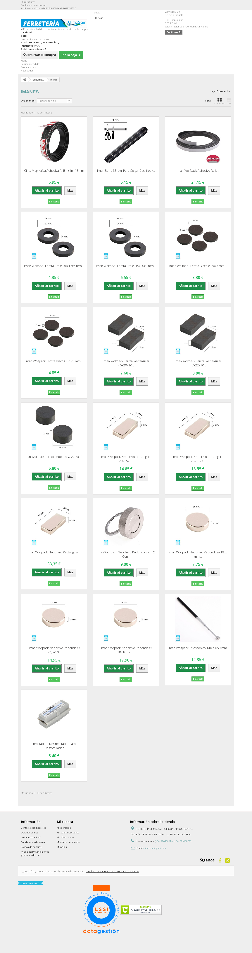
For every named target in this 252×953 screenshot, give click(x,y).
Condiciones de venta (33, 842)
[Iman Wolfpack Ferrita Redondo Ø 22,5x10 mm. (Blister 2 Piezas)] (54, 427)
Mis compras (64, 827)
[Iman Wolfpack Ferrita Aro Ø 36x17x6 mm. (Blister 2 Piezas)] (54, 237)
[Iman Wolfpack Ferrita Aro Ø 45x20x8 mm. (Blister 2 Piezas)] (126, 237)
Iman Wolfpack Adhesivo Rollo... (198, 170)
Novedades (27, 70)
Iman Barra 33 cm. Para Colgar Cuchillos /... (126, 170)
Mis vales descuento (68, 832)
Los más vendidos (30, 64)
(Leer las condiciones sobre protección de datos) (112, 871)
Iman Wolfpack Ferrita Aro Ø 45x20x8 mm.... (126, 266)
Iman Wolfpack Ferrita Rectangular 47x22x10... (198, 363)
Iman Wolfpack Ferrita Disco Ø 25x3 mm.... (54, 361)
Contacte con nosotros (33, 5)
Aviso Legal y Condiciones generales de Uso (35, 853)
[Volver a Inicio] (24, 79)
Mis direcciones (65, 837)
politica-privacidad (31, 837)
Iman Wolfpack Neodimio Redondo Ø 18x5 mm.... (197, 554)
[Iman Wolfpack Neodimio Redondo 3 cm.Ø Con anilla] (126, 523)
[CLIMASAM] (54, 23)
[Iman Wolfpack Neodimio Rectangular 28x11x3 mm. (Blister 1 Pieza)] (198, 427)
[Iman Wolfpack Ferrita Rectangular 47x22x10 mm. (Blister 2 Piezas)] (198, 332)
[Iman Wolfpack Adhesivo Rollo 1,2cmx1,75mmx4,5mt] (198, 141)
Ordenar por (28, 100)
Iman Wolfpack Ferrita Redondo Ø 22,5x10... (54, 456)
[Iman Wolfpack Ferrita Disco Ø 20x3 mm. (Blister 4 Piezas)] (198, 237)
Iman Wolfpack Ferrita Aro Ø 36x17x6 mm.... (54, 266)
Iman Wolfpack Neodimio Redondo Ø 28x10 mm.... (126, 650)
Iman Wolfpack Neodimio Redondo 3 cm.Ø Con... (126, 554)
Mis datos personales (68, 842)
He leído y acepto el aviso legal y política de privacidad (54, 871)
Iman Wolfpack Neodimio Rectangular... (53, 552)
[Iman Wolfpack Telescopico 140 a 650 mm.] (198, 619)
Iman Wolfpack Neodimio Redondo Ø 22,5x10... (54, 650)
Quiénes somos (29, 832)
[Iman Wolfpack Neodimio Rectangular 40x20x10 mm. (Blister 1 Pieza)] (54, 523)
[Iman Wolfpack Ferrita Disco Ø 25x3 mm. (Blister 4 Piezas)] (54, 332)
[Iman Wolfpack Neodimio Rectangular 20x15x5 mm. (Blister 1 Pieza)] (126, 427)
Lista (229, 103)
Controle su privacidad (30, 883)
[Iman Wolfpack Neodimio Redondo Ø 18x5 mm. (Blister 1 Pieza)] (198, 523)
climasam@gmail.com (155, 848)
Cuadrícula (220, 103)
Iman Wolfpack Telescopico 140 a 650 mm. (197, 648)
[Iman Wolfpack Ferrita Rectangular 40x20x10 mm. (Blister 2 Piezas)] (126, 332)
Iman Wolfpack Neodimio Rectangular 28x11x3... (198, 458)
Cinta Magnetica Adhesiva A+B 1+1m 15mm (54, 170)
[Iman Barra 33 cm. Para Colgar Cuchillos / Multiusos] (126, 141)
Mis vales (62, 847)
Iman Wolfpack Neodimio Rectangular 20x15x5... (126, 458)
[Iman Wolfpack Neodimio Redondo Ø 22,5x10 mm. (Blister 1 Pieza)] (54, 619)
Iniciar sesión (28, 1)
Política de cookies (31, 847)
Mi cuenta (65, 821)
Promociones (28, 67)
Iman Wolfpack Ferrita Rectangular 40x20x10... (126, 363)
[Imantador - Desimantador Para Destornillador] (54, 714)
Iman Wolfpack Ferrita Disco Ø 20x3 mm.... (198, 266)
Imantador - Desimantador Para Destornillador (54, 746)
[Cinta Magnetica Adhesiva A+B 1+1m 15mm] (54, 141)
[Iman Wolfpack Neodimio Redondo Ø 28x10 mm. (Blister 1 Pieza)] (126, 619)
